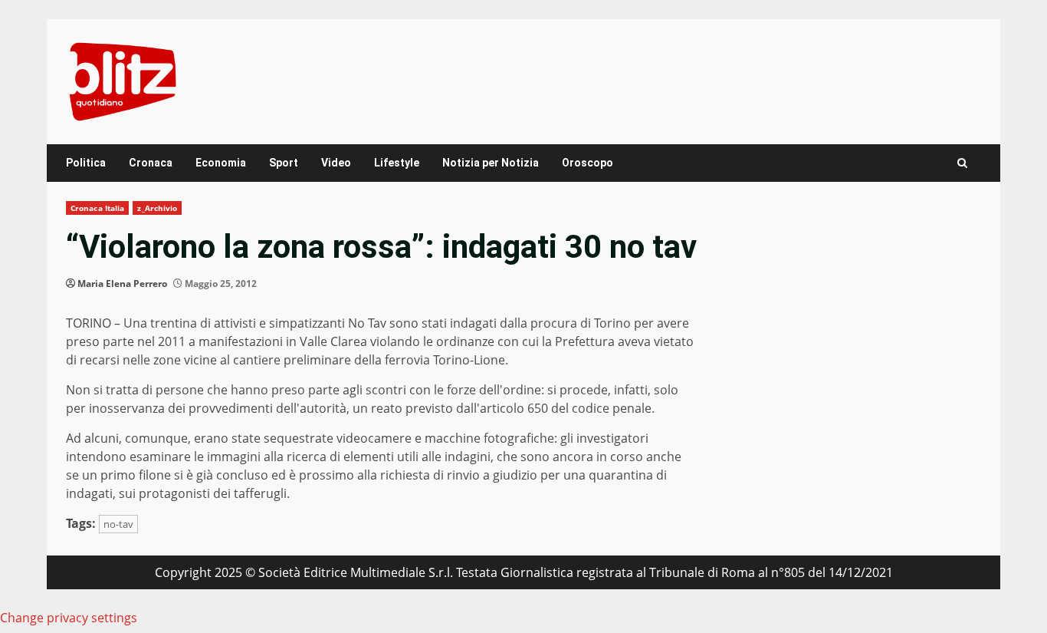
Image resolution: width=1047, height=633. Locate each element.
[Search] (962, 163)
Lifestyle (396, 163)
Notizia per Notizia (490, 163)
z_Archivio (157, 208)
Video (336, 163)
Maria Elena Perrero (122, 283)
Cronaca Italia (97, 208)
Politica (86, 163)
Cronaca (150, 163)
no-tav (118, 524)
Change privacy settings (68, 617)
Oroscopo (587, 163)
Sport (283, 163)
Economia (220, 163)
